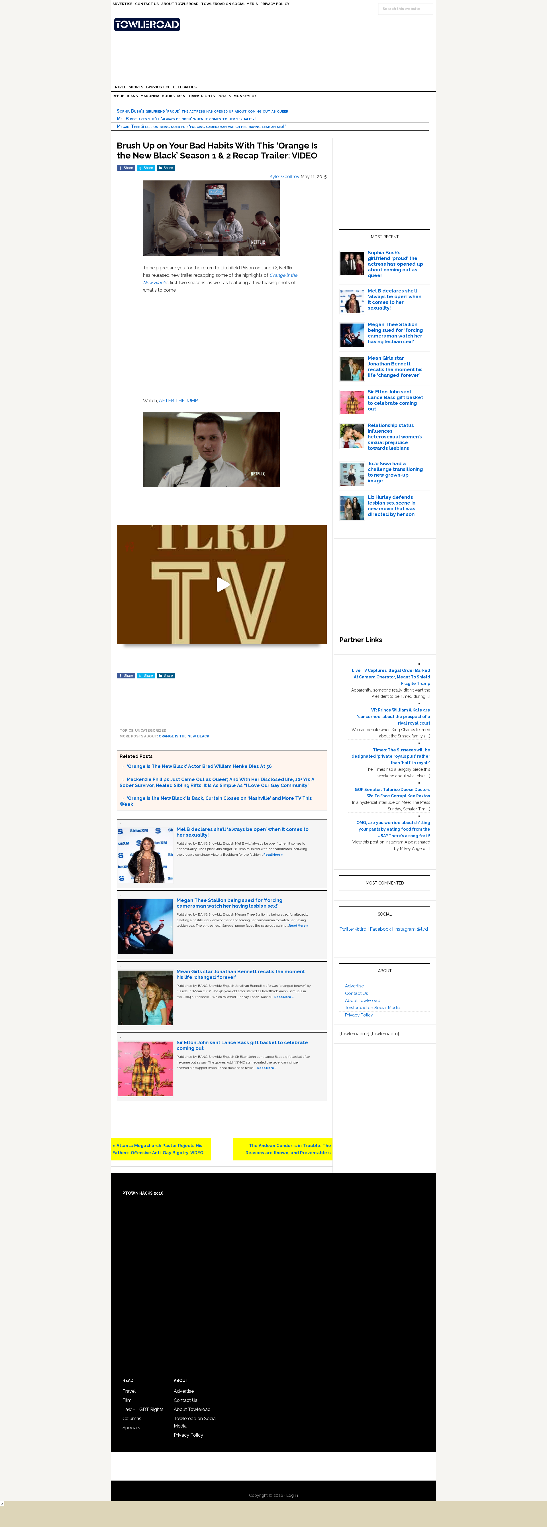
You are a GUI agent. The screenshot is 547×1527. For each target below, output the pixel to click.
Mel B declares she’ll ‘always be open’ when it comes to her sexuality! (186, 118)
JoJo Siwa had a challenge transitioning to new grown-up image (395, 472)
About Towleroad (362, 1000)
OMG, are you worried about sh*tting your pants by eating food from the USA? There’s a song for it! (393, 829)
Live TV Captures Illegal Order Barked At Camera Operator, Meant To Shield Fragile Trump (391, 677)
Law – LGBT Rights (143, 1409)
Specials (131, 1427)
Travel (129, 1391)
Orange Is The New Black (184, 736)
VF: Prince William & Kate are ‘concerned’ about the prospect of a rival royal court (393, 716)
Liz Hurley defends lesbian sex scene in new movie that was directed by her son (391, 505)
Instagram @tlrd (411, 929)
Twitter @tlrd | (354, 929)
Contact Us (356, 993)
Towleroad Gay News (275, 24)
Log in (292, 1495)
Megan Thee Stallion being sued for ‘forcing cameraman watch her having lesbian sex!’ (201, 126)
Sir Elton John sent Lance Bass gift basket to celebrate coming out (395, 400)
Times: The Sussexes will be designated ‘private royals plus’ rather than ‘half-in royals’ (391, 756)
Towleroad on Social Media (372, 1007)
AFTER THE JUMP (178, 400)
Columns (132, 1418)
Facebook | (382, 929)
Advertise (354, 986)
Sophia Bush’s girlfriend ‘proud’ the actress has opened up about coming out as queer (202, 111)
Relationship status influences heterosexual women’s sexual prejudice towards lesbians (395, 436)
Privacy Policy (359, 1015)
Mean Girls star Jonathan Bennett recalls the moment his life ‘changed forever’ (395, 366)
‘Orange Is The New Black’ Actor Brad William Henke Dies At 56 (199, 766)
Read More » (273, 854)
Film (127, 1400)
